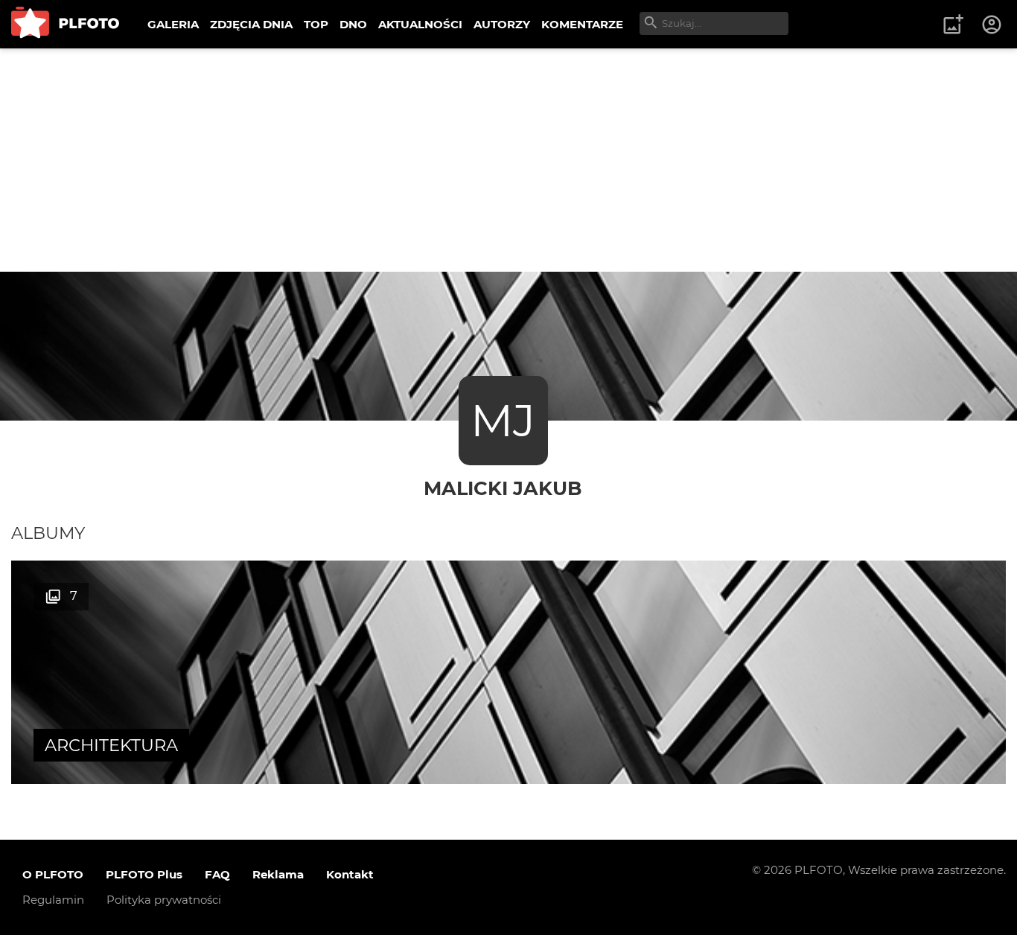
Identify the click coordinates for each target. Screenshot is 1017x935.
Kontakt (350, 874)
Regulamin (53, 900)
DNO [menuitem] (353, 24)
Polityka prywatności (163, 900)
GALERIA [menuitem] (173, 24)
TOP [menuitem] (316, 24)
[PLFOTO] (65, 24)
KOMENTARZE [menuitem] (582, 24)
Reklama (278, 874)
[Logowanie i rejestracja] (992, 24)
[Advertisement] (508, 160)
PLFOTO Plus (144, 874)
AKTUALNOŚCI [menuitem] (420, 24)
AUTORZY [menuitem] (502, 24)
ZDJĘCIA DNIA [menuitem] (251, 24)
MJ (503, 420)
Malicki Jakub (503, 488)
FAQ (217, 874)
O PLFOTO (52, 874)
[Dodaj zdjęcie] (953, 24)
